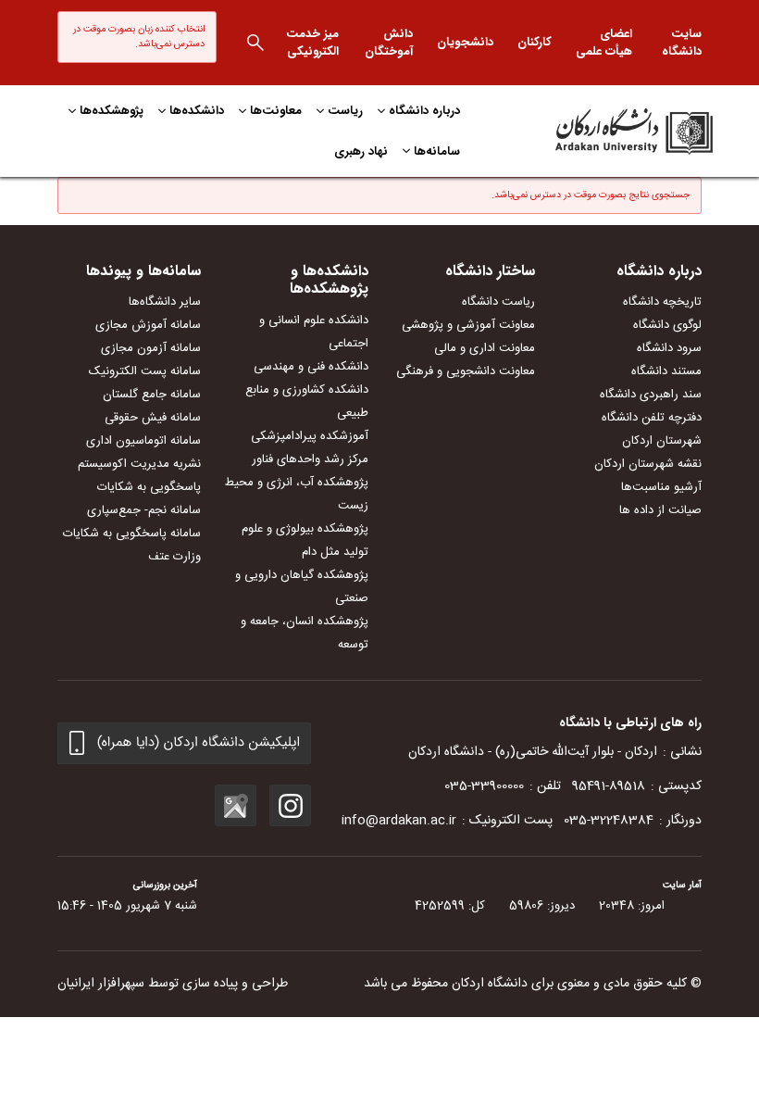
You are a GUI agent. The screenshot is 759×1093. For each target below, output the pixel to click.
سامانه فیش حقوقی (153, 418)
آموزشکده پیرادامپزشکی (309, 436)
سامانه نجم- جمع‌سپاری (144, 510)
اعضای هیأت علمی (604, 43)
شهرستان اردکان (662, 441)
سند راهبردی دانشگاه (651, 394)
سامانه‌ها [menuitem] (437, 151)
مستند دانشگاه (666, 371)
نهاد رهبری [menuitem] (361, 151)
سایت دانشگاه (682, 43)
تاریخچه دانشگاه (662, 302)
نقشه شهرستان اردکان (648, 464)
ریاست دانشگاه (498, 302)
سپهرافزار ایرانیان (100, 984)
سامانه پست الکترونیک (145, 371)
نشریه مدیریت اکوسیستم (139, 464)
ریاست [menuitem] (345, 110)
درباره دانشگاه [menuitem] (424, 110)
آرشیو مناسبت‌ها (661, 487)
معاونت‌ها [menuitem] (276, 110)
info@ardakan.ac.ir (399, 821)
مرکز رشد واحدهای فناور (310, 459)
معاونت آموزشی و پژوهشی (468, 325)
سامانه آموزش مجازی (148, 325)
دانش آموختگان (389, 43)
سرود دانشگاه (669, 348)
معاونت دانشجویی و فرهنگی (465, 371)
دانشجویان (465, 42)
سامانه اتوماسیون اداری (143, 441)
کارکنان (534, 42)
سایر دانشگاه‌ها (165, 302)
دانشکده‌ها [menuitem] (196, 110)
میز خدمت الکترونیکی (312, 43)
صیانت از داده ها (660, 510)
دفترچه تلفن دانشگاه (652, 418)
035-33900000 (484, 786)
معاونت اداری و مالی (484, 348)
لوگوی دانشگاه (667, 325)
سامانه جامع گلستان (152, 394)
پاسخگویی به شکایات (149, 487)
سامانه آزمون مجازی (151, 348)
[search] (255, 43)
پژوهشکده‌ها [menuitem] (111, 110)
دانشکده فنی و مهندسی (311, 367)
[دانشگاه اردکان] (608, 131)
